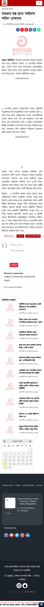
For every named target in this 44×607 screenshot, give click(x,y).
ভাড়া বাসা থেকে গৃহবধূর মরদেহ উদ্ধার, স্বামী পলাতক (30, 346)
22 (31, 460)
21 (27, 460)
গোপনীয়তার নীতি (28, 485)
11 (14, 457)
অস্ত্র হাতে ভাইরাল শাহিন (33, 236)
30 (5, 467)
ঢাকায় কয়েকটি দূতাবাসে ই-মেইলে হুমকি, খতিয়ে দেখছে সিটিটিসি (29, 386)
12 (18, 457)
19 (18, 460)
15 (31, 457)
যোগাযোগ (39, 485)
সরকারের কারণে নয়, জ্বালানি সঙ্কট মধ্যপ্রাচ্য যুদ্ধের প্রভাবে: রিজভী (29, 401)
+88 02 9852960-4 (27, 508)
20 (23, 460)
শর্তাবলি (17, 485)
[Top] (40, 593)
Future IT (30, 591)
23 (5, 464)
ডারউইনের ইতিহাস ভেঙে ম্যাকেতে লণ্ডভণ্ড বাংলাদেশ (28, 333)
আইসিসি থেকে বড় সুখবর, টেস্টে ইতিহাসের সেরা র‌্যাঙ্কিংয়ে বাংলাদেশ (30, 307)
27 (23, 464)
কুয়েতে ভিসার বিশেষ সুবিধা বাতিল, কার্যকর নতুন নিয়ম (28, 427)
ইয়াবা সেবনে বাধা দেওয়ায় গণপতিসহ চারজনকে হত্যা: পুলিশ (30, 321)
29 (31, 464)
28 (27, 464)
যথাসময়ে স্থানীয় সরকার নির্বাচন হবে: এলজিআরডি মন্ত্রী (30, 359)
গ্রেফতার (20, 236)
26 (18, 464)
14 (27, 457)
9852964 (24, 511)
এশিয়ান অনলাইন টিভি (22, 575)
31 (10, 467)
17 (10, 460)
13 (23, 457)
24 (10, 464)
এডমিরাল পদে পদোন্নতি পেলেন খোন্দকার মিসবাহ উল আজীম (30, 371)
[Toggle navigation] (39, 3)
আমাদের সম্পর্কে (7, 485)
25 (14, 464)
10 (10, 457)
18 (14, 460)
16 (5, 460)
